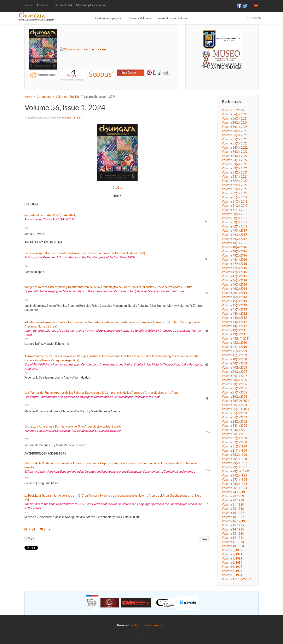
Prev (30, 538)
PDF (26, 228)
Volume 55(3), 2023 (235, 135)
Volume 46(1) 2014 (234, 293)
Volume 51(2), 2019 (235, 205)
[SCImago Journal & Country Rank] (83, 49)
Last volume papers (108, 18)
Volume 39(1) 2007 (234, 376)
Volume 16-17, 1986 (235, 521)
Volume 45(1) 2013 (234, 309)
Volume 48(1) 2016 (234, 259)
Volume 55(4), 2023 (235, 131)
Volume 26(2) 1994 (234, 483)
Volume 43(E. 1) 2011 (236, 338)
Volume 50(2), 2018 (235, 222)
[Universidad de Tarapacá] (221, 39)
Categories (44, 96)
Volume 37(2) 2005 (234, 388)
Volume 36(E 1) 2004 (235, 409)
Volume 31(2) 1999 (234, 446)
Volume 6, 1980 (232, 562)
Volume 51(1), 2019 (235, 209)
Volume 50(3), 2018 (235, 218)
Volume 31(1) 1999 (234, 450)
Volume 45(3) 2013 (234, 301)
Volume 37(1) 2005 (234, 392)
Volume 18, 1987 (233, 517)
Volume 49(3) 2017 (234, 234)
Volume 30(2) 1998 (234, 454)
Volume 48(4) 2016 (234, 247)
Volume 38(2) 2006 (234, 380)
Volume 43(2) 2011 (234, 330)
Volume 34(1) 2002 (234, 425)
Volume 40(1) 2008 (234, 363)
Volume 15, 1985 (233, 525)
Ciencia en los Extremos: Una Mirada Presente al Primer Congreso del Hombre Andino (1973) (84, 253)
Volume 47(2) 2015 (234, 272)
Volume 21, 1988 (233, 504)
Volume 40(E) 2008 (234, 367)
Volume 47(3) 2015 (234, 268)
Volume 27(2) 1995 (234, 475)
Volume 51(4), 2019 (235, 197)
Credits (117, 187)
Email (47, 529)
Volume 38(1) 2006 (234, 384)
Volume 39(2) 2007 (234, 371)
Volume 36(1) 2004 (234, 405)
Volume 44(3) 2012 (234, 317)
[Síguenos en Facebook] (239, 5)
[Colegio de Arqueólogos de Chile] (165, 602)
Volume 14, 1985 (233, 529)
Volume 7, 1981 (232, 558)
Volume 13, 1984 (233, 533)
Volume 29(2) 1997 (234, 463)
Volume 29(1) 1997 (234, 467)
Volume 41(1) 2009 (234, 355)
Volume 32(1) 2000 (234, 442)
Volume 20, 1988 (233, 508)
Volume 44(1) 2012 (234, 326)
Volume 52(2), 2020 (235, 189)
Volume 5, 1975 (232, 566)
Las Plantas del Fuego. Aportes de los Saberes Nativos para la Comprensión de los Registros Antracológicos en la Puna (101, 392)
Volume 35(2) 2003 (234, 413)
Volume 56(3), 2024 (235, 118)
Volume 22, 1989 (233, 500)
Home (28, 5)
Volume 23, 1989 (233, 496)
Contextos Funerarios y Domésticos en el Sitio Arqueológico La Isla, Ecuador (73, 426)
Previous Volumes (139, 18)
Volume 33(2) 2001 (234, 429)
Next (204, 538)
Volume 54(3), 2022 (235, 151)
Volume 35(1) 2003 (234, 417)
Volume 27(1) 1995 (234, 479)
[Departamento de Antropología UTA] (222, 65)
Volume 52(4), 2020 (235, 180)
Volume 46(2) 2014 (234, 288)
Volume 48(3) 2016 (234, 251)
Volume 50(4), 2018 (235, 214)
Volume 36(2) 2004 (234, 396)
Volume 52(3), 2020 (235, 185)
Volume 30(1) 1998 (234, 459)
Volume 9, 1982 (232, 550)
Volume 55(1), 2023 (235, 143)
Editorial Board (62, 5)
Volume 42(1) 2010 (234, 346)
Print (32, 529)
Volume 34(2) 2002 (234, 421)
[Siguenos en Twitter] (245, 5)
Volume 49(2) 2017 (234, 239)
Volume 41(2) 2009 (234, 351)
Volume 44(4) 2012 (234, 313)
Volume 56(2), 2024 (235, 122)
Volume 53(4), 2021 (235, 164)
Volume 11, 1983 (233, 542)
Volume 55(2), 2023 (235, 139)
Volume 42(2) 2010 (234, 342)
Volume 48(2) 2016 (234, 255)
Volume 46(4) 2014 (234, 280)
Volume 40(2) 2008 (234, 359)
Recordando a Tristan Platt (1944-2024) (50, 215)
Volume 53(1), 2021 (235, 176)
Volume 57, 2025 (233, 110)
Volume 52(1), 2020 (235, 193)
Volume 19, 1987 (233, 512)
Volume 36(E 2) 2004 (235, 400)
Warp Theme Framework (149, 625)
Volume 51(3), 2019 (235, 201)
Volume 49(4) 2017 (234, 230)
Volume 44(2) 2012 (234, 322)
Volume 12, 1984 (233, 537)
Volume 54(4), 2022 (235, 147)
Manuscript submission (91, 5)
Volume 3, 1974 (232, 575)
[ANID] (92, 602)
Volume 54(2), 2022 (235, 156)
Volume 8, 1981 (232, 554)
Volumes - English (67, 96)
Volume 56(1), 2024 (235, 126)
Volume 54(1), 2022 (235, 160)
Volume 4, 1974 (232, 571)
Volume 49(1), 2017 (235, 243)
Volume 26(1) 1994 (234, 488)
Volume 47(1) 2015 (234, 276)
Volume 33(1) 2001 (234, 434)
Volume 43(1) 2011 (234, 334)
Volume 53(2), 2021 (235, 172)
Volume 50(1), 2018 (235, 226)
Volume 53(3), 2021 (235, 168)
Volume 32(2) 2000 (234, 438)
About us (42, 5)
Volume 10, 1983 (233, 546)
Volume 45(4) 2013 (234, 297)
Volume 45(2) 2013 (234, 305)
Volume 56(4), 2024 (235, 114)
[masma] (222, 55)
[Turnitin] (187, 602)
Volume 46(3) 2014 (234, 284)
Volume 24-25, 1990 (235, 492)
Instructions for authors (172, 18)
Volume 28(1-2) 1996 (236, 471)
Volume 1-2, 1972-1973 (237, 579)
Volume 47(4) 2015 (234, 263)
